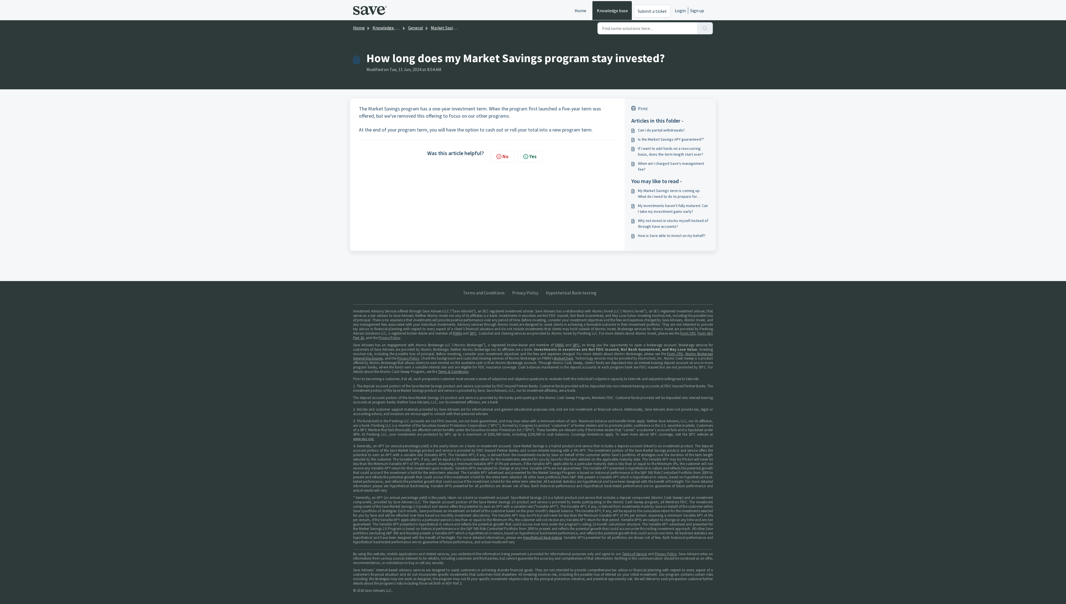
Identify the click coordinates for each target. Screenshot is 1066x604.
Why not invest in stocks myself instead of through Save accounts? (673, 223)
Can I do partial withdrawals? (661, 130)
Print (643, 108)
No (505, 156)
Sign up (697, 10)
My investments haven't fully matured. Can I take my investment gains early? (673, 208)
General (415, 28)
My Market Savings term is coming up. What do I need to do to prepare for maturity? (669, 193)
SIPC (473, 333)
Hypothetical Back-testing (571, 292)
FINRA (457, 333)
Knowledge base (612, 10)
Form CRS (687, 333)
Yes (533, 156)
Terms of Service (634, 554)
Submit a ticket (652, 11)
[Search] (705, 28)
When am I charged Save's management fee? (671, 166)
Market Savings (445, 28)
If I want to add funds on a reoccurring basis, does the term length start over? (670, 151)
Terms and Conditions (484, 292)
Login (680, 10)
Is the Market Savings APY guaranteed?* (671, 139)
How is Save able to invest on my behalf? (671, 235)
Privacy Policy (525, 292)
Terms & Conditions (453, 371)
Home (580, 10)
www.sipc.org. (363, 438)
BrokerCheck (563, 358)
